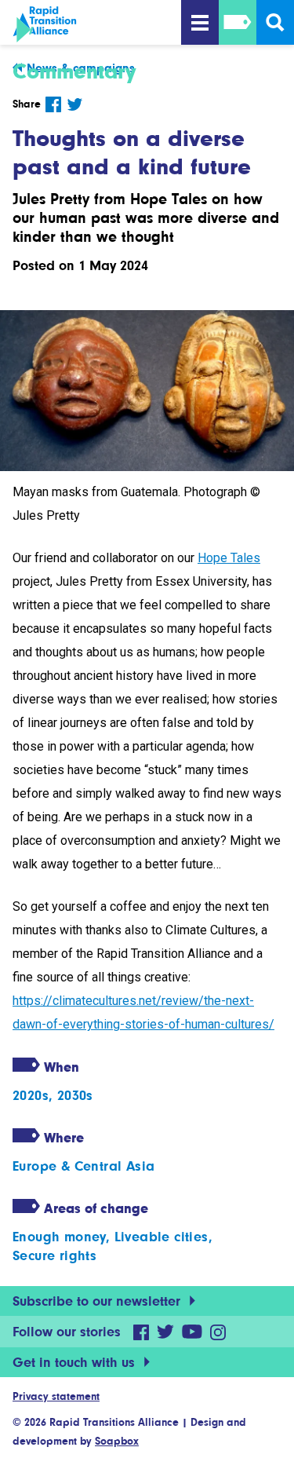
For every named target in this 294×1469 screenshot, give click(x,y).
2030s (75, 1095)
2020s (31, 1095)
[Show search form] (275, 22)
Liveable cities (161, 1236)
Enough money (59, 1236)
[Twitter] (75, 104)
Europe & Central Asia (83, 1166)
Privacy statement (56, 1396)
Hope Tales (229, 557)
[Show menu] (200, 22)
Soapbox (117, 1440)
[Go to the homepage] (94, 24)
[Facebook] (53, 104)
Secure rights (54, 1255)
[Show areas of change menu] (237, 22)
